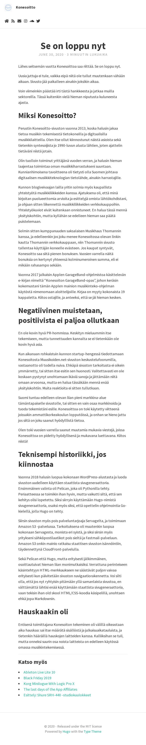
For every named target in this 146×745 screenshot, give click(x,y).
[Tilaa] (13, 21)
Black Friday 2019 (37, 677)
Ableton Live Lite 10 (39, 672)
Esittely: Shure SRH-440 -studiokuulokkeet (57, 695)
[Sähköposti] (19, 21)
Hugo (66, 731)
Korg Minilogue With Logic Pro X (49, 683)
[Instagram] (25, 21)
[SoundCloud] (31, 21)
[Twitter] (38, 21)
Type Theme (92, 731)
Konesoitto (25, 7)
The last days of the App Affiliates (50, 689)
